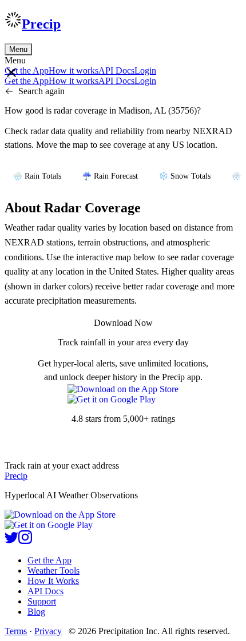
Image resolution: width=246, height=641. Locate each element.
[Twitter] (11, 541)
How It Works (53, 581)
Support (41, 601)
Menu (18, 49)
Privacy (48, 631)
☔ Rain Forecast (110, 176)
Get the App (49, 560)
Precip (41, 24)
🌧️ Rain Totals (37, 176)
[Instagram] (25, 541)
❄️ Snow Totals (184, 176)
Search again (41, 91)
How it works (73, 70)
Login (145, 70)
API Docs (116, 70)
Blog (36, 611)
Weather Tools (53, 570)
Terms (16, 631)
